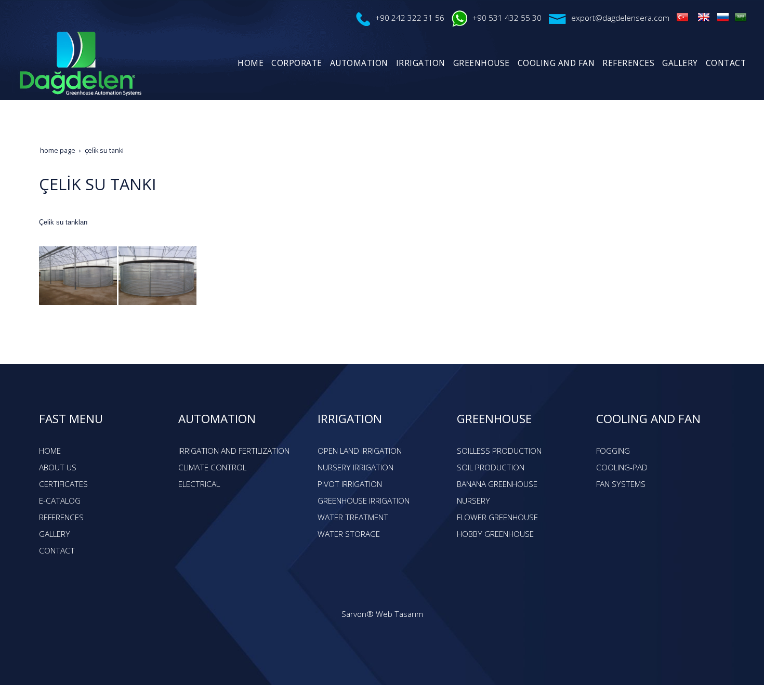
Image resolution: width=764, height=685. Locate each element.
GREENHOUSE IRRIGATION (364, 500)
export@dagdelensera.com (620, 17)
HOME (50, 450)
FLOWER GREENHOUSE (497, 517)
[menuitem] (249, 63)
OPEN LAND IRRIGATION (360, 450)
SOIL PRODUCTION (490, 467)
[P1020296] (157, 275)
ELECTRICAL (199, 484)
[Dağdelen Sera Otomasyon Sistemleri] (682, 16)
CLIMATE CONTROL (212, 467)
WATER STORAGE (349, 534)
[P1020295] (78, 275)
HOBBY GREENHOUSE (495, 534)
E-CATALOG (60, 500)
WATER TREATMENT (353, 517)
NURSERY (473, 500)
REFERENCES (61, 517)
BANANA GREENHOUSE (497, 484)
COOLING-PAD (622, 467)
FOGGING (613, 450)
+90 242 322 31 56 (409, 17)
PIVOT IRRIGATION (350, 484)
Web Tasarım (399, 614)
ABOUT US (57, 467)
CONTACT (57, 550)
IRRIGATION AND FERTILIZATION (233, 450)
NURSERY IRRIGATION (355, 467)
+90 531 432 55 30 (507, 17)
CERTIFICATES (63, 484)
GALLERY (54, 534)
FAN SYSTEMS (621, 484)
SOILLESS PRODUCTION (499, 450)
